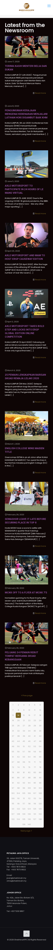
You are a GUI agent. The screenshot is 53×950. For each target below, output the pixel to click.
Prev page (28, 695)
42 (40, 736)
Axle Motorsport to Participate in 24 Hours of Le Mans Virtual (24, 189)
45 (24, 741)
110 (18, 798)
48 (40, 741)
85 (13, 777)
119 (35, 803)
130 (29, 814)
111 (24, 798)
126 (40, 808)
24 (40, 720)
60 (40, 751)
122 (18, 808)
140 (29, 824)
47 (35, 741)
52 (29, 746)
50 (18, 746)
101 (35, 788)
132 (40, 814)
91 (13, 782)
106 (29, 793)
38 (18, 736)
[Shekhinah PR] (26, 7)
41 (35, 736)
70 (29, 762)
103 (12, 793)
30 (40, 725)
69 (24, 762)
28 (29, 725)
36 (40, 730)
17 (34, 715)
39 (24, 736)
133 (12, 819)
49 (13, 746)
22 (29, 720)
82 (29, 772)
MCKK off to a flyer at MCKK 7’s (26, 592)
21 (24, 720)
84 (40, 772)
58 (29, 751)
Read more (40, 93)
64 (29, 756)
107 (34, 793)
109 (12, 798)
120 (40, 803)
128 (18, 814)
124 (29, 808)
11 (34, 710)
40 (29, 736)
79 (13, 772)
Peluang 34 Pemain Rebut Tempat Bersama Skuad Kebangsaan (21, 656)
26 (18, 725)
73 (13, 767)
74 (18, 767)
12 (40, 710)
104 (18, 793)
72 (40, 762)
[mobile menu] (49, 5)
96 (40, 782)
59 (35, 751)
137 (34, 819)
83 (35, 772)
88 (29, 777)
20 (18, 720)
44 (18, 741)
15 (24, 715)
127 (12, 814)
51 (24, 746)
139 (23, 824)
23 (35, 720)
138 (40, 819)
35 (35, 730)
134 (18, 819)
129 (23, 814)
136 (29, 819)
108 (40, 793)
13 (13, 715)
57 (24, 751)
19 (13, 720)
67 (13, 762)
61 (13, 756)
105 (23, 793)
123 (23, 808)
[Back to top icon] (26, 934)
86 (18, 777)
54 (40, 746)
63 (24, 756)
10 (29, 710)
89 (35, 777)
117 (24, 803)
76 (29, 767)
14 (18, 715)
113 (35, 798)
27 (24, 725)
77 (35, 767)
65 (35, 756)
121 (13, 808)
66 (40, 756)
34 (29, 730)
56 (18, 751)
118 (29, 803)
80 (18, 772)
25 (13, 725)
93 (24, 782)
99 (24, 788)
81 (24, 772)
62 (18, 756)
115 (13, 803)
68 (18, 762)
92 (18, 782)
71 (34, 762)
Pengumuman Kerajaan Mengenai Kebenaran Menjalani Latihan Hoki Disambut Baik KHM (26, 114)
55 (13, 751)
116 (18, 803)
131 (35, 814)
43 (13, 741)
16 (29, 715)
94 (29, 782)
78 (40, 767)
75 (24, 767)
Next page (25, 830)
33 (24, 730)
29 (35, 725)
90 (40, 777)
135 (23, 819)
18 (40, 715)
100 (29, 788)
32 (18, 730)
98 (18, 788)
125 (34, 808)
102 (40, 788)
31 (13, 730)
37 (13, 736)
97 (13, 788)
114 (40, 798)
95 (35, 782)
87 (24, 777)
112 (29, 798)
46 (29, 741)
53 (35, 746)
